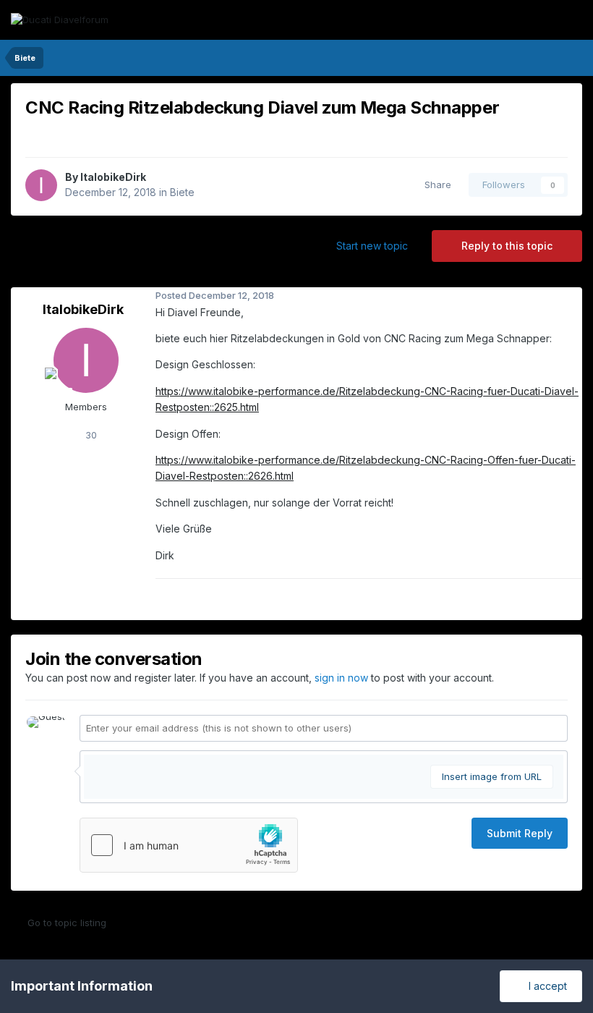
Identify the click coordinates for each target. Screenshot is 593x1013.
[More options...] (567, 296)
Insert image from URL (492, 776)
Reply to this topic (507, 246)
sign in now (341, 677)
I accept (545, 986)
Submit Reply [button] (520, 833)
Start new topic (372, 246)
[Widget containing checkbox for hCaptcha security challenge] (189, 845)
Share (435, 184)
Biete (182, 192)
